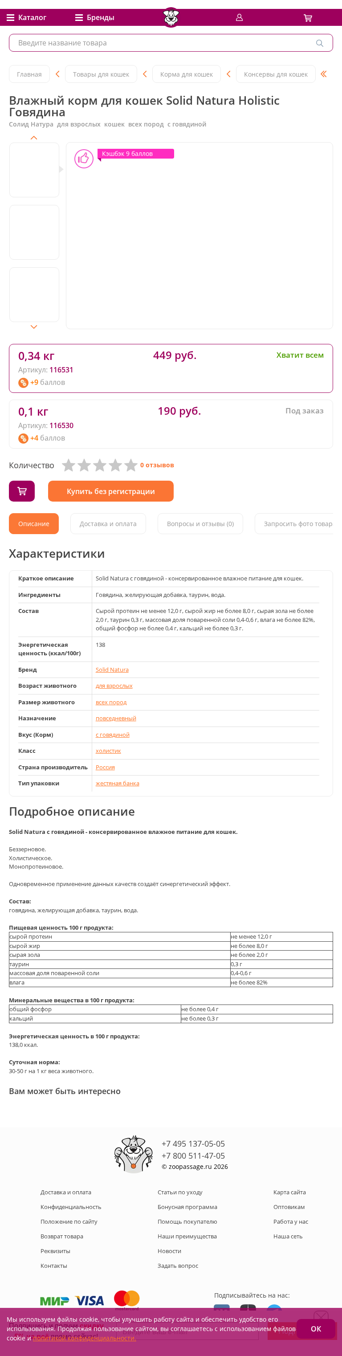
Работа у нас (290, 1221)
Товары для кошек (101, 74)
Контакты (54, 1266)
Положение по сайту (69, 1221)
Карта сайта (289, 1192)
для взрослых (114, 686)
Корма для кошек (186, 74)
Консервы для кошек (276, 74)
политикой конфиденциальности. (84, 1338)
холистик (108, 751)
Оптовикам (289, 1207)
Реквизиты (55, 1251)
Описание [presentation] (33, 523)
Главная (29, 74)
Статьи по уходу (180, 1192)
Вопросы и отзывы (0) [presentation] (200, 523)
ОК (316, 1329)
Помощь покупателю (187, 1221)
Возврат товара (62, 1236)
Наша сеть (288, 1236)
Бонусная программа (187, 1207)
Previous (34, 137)
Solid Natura (112, 670)
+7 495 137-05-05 (193, 1143)
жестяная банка (117, 783)
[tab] (34, 523)
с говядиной (113, 735)
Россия (105, 767)
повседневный (116, 718)
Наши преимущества (187, 1236)
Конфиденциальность (71, 1207)
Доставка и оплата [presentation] (108, 523)
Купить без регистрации (111, 491)
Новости (169, 1251)
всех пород (111, 702)
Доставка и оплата (66, 1192)
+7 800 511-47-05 (193, 1155)
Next (34, 327)
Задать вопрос (178, 1266)
